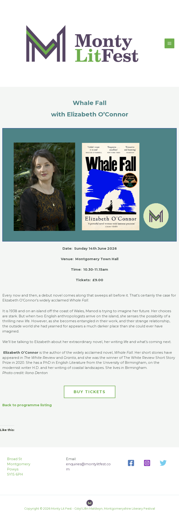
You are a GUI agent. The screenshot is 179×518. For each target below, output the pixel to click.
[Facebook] (131, 463)
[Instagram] (147, 463)
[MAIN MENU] (169, 43)
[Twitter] (163, 463)
